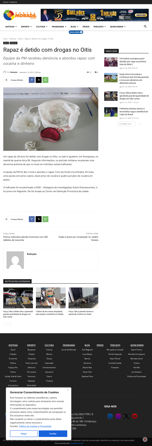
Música (49, 354)
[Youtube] (132, 416)
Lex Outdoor (137, 372)
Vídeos (86, 26)
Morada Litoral (136, 358)
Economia (13, 358)
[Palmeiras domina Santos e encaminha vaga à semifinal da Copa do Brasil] (111, 112)
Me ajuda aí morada (115, 349)
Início (5, 38)
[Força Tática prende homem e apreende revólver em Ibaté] (83, 297)
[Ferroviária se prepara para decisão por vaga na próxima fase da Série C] (111, 62)
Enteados (115, 367)
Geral (20, 38)
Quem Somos (116, 26)
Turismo (13, 381)
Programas (58, 26)
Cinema (49, 349)
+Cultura (49, 381)
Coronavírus (13, 385)
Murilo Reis (87, 367)
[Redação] (5, 72)
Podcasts (98, 26)
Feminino (31, 376)
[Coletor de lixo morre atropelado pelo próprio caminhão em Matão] (51, 297)
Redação (14, 72)
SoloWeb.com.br (77, 443)
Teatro (49, 376)
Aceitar (52, 433)
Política (13, 363)
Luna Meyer (87, 354)
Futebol (31, 354)
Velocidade (31, 385)
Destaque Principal (43, 307)
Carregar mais (125, 123)
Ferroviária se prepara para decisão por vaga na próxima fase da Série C (132, 61)
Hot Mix (136, 367)
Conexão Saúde (115, 363)
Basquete (31, 349)
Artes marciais (32, 363)
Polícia (13, 372)
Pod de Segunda (115, 354)
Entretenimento (49, 367)
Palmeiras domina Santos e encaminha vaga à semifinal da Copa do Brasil (133, 111)
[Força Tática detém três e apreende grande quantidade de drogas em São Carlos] (18, 297)
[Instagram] (115, 416)
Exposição (49, 363)
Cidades (13, 354)
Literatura (49, 372)
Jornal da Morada (69, 349)
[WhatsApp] (45, 80)
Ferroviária (31, 372)
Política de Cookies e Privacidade (35, 426)
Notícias (9, 26)
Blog (73, 26)
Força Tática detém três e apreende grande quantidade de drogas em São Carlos (18, 314)
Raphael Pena (87, 376)
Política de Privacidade (136, 376)
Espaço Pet (13, 367)
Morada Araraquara (136, 354)
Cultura (40, 26)
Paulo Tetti (87, 372)
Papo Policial (115, 358)
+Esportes (31, 358)
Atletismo (31, 367)
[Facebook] (32, 80)
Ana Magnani (87, 349)
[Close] (68, 390)
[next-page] (10, 324)
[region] (38, 413)
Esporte (25, 26)
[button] (145, 26)
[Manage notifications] (145, 439)
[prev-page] (5, 324)
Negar (24, 433)
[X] (39, 80)
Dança (49, 358)
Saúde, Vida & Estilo (13, 376)
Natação (31, 381)
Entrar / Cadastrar (10, 2)
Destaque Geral (9, 307)
